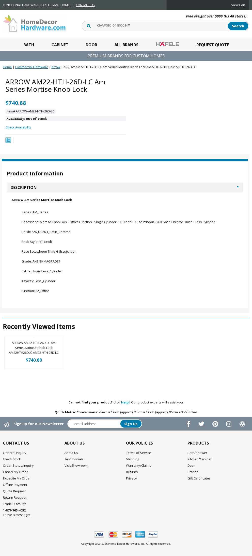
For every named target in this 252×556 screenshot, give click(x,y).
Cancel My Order (15, 472)
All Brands (126, 44)
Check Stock (12, 459)
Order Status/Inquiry (18, 465)
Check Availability (18, 127)
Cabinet (59, 44)
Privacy (131, 478)
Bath (28, 44)
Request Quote (212, 44)
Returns (132, 472)
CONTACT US (85, 5)
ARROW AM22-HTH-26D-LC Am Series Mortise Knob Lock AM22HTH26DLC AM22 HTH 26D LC (34, 347)
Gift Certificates (199, 478)
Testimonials (73, 459)
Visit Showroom (76, 465)
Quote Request (14, 491)
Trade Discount (14, 504)
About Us (71, 452)
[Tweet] (8, 141)
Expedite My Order (17, 478)
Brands (193, 472)
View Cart (238, 5)
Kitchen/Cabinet (199, 459)
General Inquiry (14, 452)
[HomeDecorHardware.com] (34, 23)
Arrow (55, 67)
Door (91, 44)
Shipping (132, 459)
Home (7, 67)
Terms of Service (138, 452)
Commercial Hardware (31, 67)
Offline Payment (15, 484)
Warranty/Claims (138, 465)
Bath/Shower (197, 452)
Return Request (14, 497)
